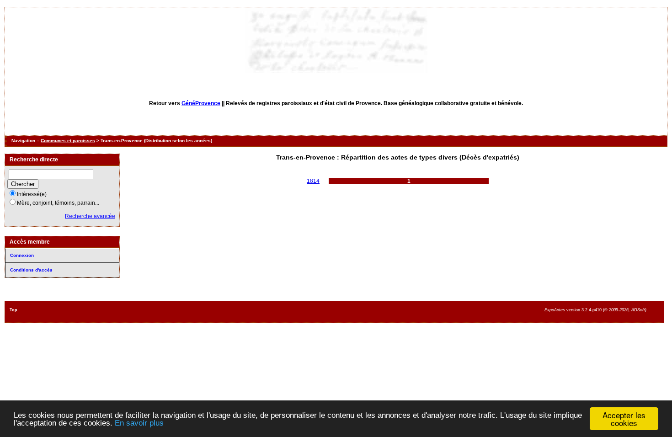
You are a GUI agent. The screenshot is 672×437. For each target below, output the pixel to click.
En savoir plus (139, 423)
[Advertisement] (390, 311)
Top (13, 310)
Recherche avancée (90, 216)
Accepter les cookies (624, 418)
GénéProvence (200, 103)
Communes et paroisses (68, 140)
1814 (313, 181)
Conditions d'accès (31, 269)
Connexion (22, 255)
